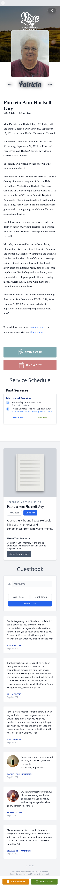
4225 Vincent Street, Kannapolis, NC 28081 (32, 411)
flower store (36, 332)
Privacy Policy (21, 874)
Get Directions (18, 417)
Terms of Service (38, 874)
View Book (14, 512)
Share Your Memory (19, 554)
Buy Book (30, 512)
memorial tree (38, 327)
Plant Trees (42, 417)
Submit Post (30, 603)
